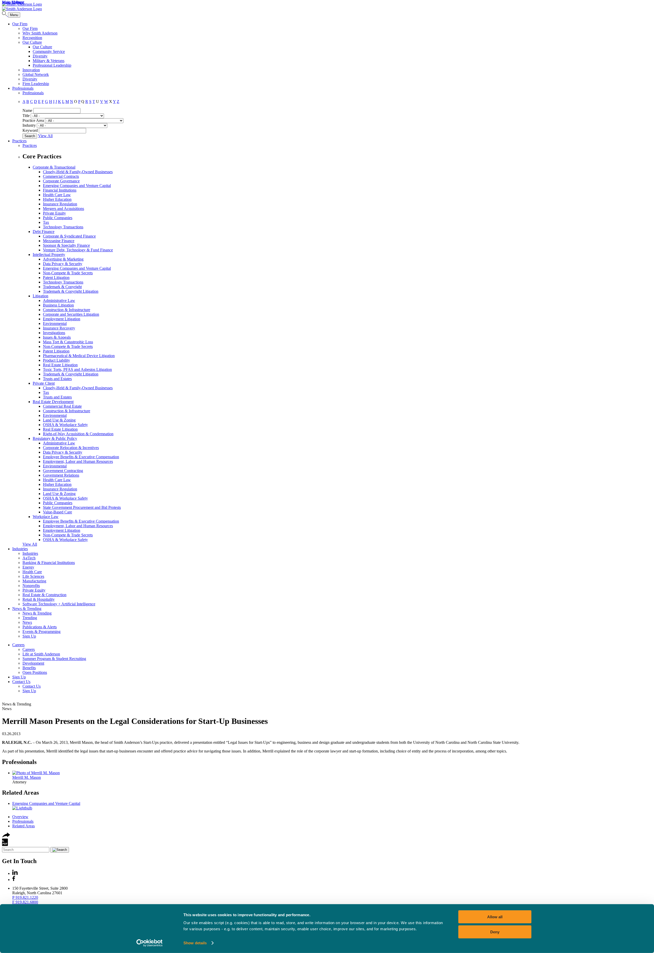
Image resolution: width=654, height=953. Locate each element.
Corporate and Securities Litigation (71, 314)
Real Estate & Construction (44, 595)
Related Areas (20, 792)
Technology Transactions (63, 227)
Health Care (32, 572)
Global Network (35, 74)
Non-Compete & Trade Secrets (68, 273)
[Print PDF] (5, 844)
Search (30, 136)
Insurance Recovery (59, 328)
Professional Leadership (52, 65)
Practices (19, 141)
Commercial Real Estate (62, 406)
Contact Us (21, 681)
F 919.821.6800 (25, 902)
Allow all (495, 917)
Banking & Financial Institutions (48, 562)
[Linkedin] (15, 873)
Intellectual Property (49, 254)
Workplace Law (46, 516)
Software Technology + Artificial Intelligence (58, 604)
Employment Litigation (61, 319)
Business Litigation (58, 305)
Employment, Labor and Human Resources (78, 461)
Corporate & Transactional (54, 167)
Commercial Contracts (61, 176)
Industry (29, 125)
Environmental (55, 323)
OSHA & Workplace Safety (65, 424)
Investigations (54, 333)
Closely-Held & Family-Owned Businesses (78, 172)
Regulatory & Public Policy (55, 438)
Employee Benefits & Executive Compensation (81, 457)
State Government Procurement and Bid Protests (82, 507)
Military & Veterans (48, 60)
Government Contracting (63, 470)
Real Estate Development (53, 401)
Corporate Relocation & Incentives (71, 447)
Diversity (40, 56)
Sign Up (29, 636)
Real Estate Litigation (60, 365)
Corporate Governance (61, 181)
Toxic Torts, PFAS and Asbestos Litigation (77, 369)
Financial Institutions (59, 190)
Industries (20, 549)
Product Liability (56, 360)
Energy (28, 567)
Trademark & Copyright (62, 287)
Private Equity (54, 213)
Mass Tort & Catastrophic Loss (68, 342)
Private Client (44, 383)
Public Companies (57, 218)
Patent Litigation (56, 277)
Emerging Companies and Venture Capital (77, 185)
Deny (494, 932)
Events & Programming (41, 631)
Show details (195, 943)
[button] (6, 836)
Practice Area (33, 120)
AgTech (29, 558)
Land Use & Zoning (59, 420)
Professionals (22, 88)
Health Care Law (57, 195)
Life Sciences (33, 576)
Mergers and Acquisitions (63, 208)
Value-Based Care (57, 512)
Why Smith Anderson (39, 33)
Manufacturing (34, 581)
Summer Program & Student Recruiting (54, 658)
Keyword (30, 130)
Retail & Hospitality (38, 599)
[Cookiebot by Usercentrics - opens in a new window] (149, 943)
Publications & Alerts (39, 627)
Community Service (49, 51)
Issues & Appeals (57, 337)
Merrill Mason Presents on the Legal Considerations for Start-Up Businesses (135, 721)
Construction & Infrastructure (66, 310)
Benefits (29, 668)
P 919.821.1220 (25, 897)
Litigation (40, 296)
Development (33, 663)
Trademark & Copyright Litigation (70, 291)
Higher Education (57, 199)
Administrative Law (59, 300)
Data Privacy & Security (62, 264)
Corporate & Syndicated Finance (69, 236)
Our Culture (32, 42)
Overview (20, 817)
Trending (29, 618)
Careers (18, 645)
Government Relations (61, 475)
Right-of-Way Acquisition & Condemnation (78, 434)
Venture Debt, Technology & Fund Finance (78, 250)
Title (26, 115)
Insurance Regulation (60, 204)
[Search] (5, 15)
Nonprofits (31, 585)
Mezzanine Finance (58, 241)
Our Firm (19, 24)
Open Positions (34, 672)
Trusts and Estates (57, 379)
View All (45, 136)
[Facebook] (13, 879)
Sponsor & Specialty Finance (66, 245)
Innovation (31, 70)
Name (27, 110)
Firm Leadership (35, 83)
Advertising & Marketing (63, 259)
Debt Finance (43, 231)
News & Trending (26, 608)
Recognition (32, 38)
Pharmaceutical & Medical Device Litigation (79, 356)
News (27, 622)
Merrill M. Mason (26, 777)
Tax (46, 222)
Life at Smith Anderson (41, 654)
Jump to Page (13, 2)
